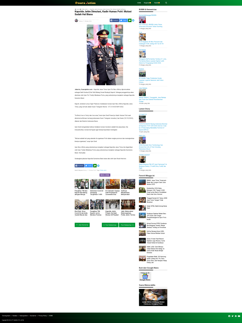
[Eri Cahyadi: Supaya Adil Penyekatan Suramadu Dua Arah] (112, 184)
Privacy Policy (43, 315)
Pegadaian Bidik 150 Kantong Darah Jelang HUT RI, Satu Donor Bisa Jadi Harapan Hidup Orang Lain (157, 259)
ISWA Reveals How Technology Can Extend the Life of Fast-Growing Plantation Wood (151, 147)
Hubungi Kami (24, 315)
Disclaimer (33, 315)
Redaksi (15, 315)
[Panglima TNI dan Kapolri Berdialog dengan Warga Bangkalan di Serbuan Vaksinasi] (82, 184)
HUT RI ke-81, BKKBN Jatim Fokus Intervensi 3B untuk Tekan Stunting (150, 25)
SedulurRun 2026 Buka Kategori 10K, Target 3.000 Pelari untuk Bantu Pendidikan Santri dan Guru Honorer (156, 191)
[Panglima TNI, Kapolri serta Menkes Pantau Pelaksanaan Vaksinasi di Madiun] (97, 204)
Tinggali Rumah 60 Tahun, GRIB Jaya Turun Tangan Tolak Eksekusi (157, 200)
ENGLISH (142, 136)
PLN (140, 32)
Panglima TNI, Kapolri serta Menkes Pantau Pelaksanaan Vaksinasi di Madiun (97, 214)
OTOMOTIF (143, 114)
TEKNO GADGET (144, 155)
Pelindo (141, 69)
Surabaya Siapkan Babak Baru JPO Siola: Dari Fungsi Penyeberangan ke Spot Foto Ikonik (156, 216)
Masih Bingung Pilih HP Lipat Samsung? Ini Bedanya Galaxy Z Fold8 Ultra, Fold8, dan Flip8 (153, 166)
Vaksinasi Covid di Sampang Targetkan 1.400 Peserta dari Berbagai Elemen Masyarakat (96, 195)
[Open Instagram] (236, 316)
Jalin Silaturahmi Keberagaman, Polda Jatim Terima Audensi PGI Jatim (128, 214)
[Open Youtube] (239, 316)
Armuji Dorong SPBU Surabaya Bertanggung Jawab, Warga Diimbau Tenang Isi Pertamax (157, 225)
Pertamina (142, 50)
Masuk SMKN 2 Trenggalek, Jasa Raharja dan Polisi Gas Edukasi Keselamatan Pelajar (152, 99)
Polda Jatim (103, 170)
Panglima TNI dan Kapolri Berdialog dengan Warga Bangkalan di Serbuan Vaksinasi (81, 194)
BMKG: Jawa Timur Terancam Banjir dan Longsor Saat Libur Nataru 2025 (156, 182)
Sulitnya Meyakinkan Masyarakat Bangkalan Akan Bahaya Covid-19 (127, 194)
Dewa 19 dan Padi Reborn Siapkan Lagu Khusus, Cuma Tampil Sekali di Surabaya (156, 241)
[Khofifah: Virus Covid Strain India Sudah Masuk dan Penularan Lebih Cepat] (82, 204)
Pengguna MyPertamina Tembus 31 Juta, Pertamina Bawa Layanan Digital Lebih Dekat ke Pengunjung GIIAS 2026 (152, 61)
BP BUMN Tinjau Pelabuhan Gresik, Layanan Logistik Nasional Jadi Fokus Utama (151, 80)
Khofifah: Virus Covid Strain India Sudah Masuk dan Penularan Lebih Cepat (81, 214)
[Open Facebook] (229, 316)
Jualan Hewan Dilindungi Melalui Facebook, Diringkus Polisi (153, 303)
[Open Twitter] (232, 316)
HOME (139, 3)
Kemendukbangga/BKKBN (147, 15)
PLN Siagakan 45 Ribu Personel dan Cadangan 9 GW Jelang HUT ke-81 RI (151, 43)
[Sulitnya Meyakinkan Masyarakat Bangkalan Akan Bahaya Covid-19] (128, 184)
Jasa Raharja (143, 88)
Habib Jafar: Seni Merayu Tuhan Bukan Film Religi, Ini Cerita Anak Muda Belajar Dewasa (155, 250)
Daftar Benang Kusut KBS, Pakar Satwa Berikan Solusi (156, 232)
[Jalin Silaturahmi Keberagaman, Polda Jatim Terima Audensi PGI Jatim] (128, 204)
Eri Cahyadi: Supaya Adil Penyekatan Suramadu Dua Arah (112, 193)
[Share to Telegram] (133, 20)
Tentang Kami (6, 315)
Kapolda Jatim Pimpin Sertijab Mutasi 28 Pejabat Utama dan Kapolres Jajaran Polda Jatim (112, 215)
